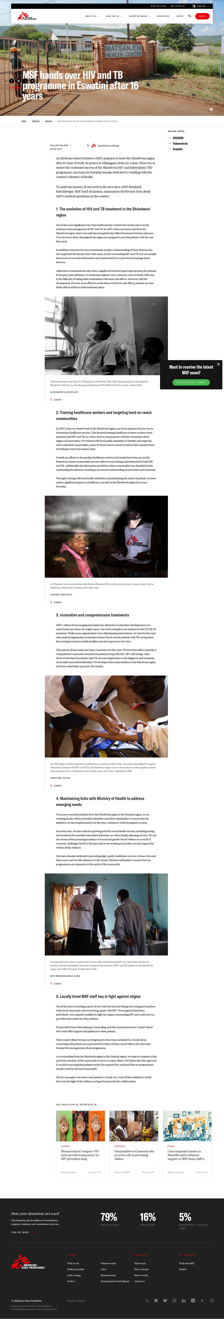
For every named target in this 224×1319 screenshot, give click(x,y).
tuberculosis (138, 167)
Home (23, 121)
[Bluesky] (165, 1300)
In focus (71, 1281)
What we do (73, 1263)
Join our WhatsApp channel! (191, 382)
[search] (189, 16)
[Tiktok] (193, 1300)
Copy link (16, 87)
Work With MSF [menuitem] (159, 6)
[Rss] (202, 1300)
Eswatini (36, 121)
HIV (121, 167)
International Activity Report (115, 1281)
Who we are (140, 1263)
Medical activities (75, 1269)
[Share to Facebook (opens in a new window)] (11, 81)
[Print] (32, 81)
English (201, 6)
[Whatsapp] (212, 1300)
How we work (141, 1275)
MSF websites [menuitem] (178, 6)
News (103, 1269)
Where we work (108, 1263)
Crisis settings (74, 1275)
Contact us (139, 1281)
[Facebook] (156, 1300)
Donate (202, 16)
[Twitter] (147, 1300)
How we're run (141, 1269)
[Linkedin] (183, 1300)
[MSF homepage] (27, 16)
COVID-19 (150, 629)
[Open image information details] (211, 109)
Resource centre (108, 1275)
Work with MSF (186, 1263)
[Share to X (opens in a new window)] (18, 81)
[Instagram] (174, 1300)
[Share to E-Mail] (25, 81)
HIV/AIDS (48, 121)
